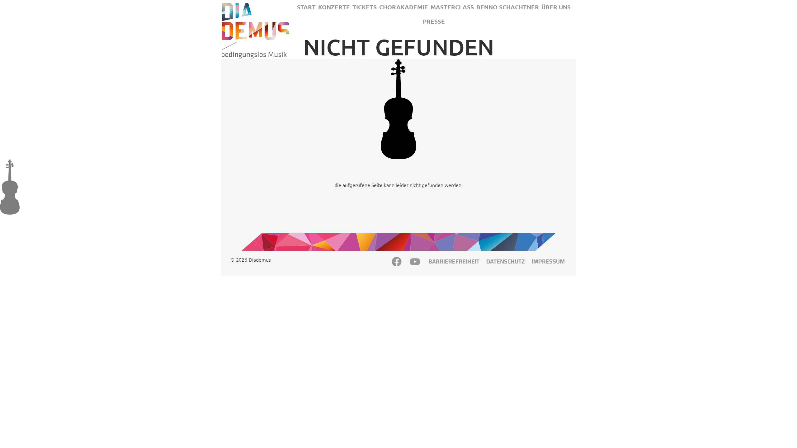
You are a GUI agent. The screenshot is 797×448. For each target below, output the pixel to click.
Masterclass (452, 7)
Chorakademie (403, 7)
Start (306, 7)
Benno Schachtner (507, 7)
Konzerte (334, 7)
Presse (434, 21)
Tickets (364, 7)
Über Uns (556, 7)
